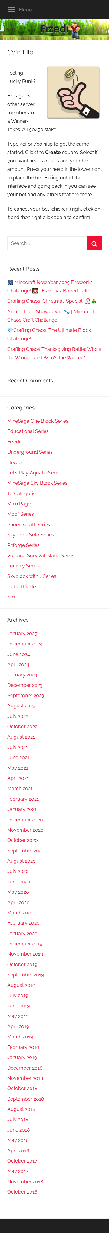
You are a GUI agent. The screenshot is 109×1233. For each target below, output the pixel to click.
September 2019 (25, 975)
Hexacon (17, 462)
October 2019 (22, 964)
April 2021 (18, 778)
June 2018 (18, 1130)
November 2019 (25, 954)
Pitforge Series (23, 545)
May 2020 (18, 892)
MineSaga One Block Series (37, 421)
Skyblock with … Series (31, 576)
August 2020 (21, 861)
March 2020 (20, 913)
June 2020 (18, 882)
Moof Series (20, 514)
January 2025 (22, 633)
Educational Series (28, 431)
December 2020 (25, 820)
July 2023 (17, 716)
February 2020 (23, 923)
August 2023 (21, 706)
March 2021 (20, 788)
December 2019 (24, 944)
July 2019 (17, 995)
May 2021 (17, 768)
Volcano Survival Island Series (40, 555)
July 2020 (18, 871)
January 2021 (22, 809)
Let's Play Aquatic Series (34, 473)
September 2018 (25, 1099)
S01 (11, 597)
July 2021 (17, 747)
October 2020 (22, 840)
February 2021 (23, 799)
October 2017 (22, 1161)
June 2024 (18, 654)
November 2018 (25, 1078)
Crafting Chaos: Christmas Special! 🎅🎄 (52, 301)
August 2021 (21, 737)
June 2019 (18, 1006)
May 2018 (17, 1140)
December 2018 (24, 1068)
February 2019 (23, 1047)
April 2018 (18, 1151)
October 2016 (22, 1192)
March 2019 (20, 1037)
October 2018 (22, 1088)
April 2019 (18, 1026)
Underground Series (30, 452)
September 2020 (26, 851)
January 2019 (22, 1057)
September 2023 (25, 695)
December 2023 (25, 685)
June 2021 (18, 757)
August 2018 (21, 1109)
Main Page (19, 504)
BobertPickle (21, 586)
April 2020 (18, 902)
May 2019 (17, 1016)
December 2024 (25, 644)
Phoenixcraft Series (28, 524)
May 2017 (17, 1171)
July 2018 (17, 1119)
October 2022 (22, 726)
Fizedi (13, 442)
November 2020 (25, 830)
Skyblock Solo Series (30, 535)
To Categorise (22, 493)
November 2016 (25, 1182)
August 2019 (21, 985)
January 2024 (22, 675)
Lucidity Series (23, 566)
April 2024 (18, 664)
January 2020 (22, 933)
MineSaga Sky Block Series (37, 483)
